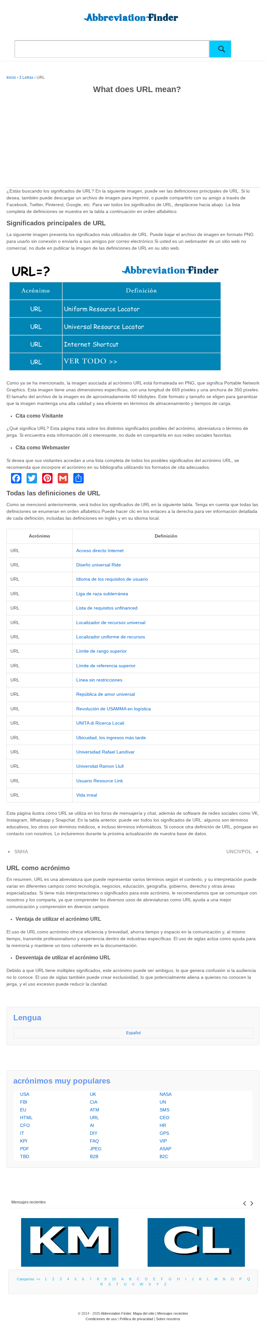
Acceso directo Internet (100, 550)
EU (23, 1109)
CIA (93, 1102)
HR (163, 1125)
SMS (164, 1109)
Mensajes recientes (28, 1202)
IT (22, 1133)
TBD (24, 1156)
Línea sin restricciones (99, 679)
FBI (23, 1102)
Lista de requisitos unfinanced (107, 607)
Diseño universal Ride (98, 564)
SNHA (21, 851)
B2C (164, 1156)
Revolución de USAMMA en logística (113, 708)
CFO (25, 1125)
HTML (26, 1117)
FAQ (94, 1140)
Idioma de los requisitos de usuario (112, 579)
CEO (164, 1117)
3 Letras (26, 77)
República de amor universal (105, 694)
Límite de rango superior (101, 651)
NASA (166, 1094)
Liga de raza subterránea (102, 593)
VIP (163, 1140)
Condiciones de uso (101, 1319)
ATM (94, 1109)
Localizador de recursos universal (110, 622)
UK (93, 1094)
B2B (94, 1156)
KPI (23, 1140)
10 (114, 1279)
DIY (93, 1133)
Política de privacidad (136, 1319)
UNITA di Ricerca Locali (100, 723)
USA (24, 1094)
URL (94, 1117)
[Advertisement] (133, 142)
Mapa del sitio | (145, 1313)
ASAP (165, 1148)
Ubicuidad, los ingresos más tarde (111, 737)
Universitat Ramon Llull (100, 766)
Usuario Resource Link (99, 780)
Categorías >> (29, 1279)
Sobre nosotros (168, 1319)
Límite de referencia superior (106, 665)
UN (163, 1102)
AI (92, 1125)
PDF (24, 1148)
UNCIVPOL (239, 851)
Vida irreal (86, 795)
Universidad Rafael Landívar (105, 751)
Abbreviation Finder (116, 1313)
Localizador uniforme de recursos (110, 636)
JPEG (96, 1148)
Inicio (11, 77)
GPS (164, 1133)
